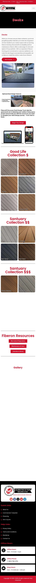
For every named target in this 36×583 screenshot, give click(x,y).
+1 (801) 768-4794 (12, 561)
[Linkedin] (24, 499)
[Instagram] (18, 499)
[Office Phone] (3, 559)
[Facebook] (14, 499)
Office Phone (11, 559)
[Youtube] (21, 499)
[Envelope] (11, 499)
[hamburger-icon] (34, 8)
